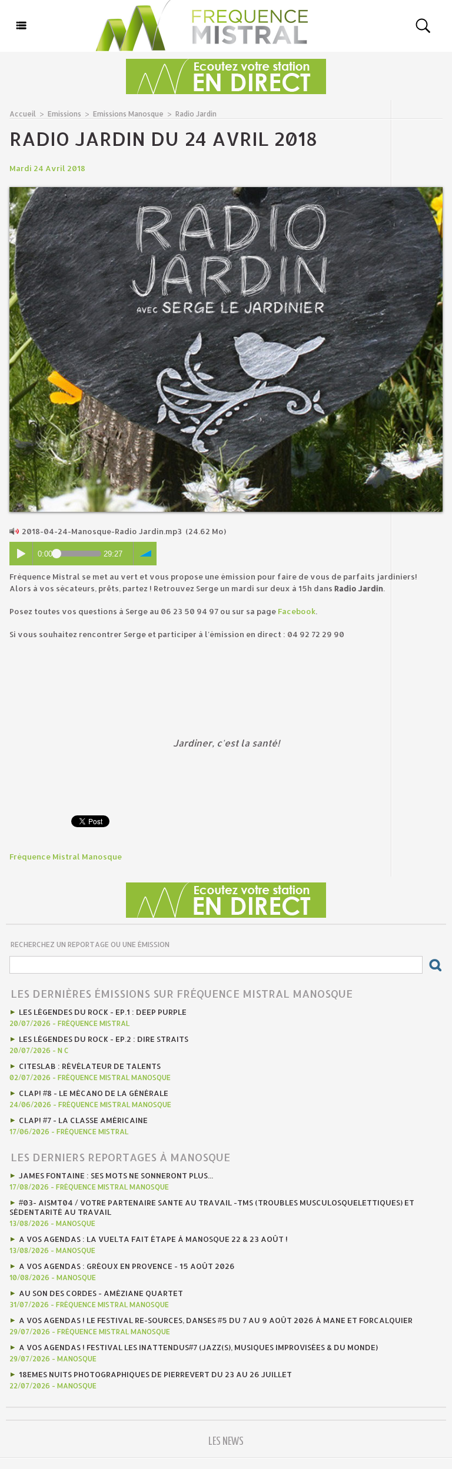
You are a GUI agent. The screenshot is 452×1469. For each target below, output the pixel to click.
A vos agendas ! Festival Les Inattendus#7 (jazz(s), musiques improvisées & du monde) (198, 1347)
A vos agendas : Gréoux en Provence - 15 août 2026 (127, 1266)
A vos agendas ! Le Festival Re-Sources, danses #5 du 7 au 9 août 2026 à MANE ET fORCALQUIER (216, 1320)
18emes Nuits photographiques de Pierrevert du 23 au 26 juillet (155, 1374)
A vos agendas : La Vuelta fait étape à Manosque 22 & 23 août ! (153, 1239)
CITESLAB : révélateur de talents (90, 1066)
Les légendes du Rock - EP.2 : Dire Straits (103, 1039)
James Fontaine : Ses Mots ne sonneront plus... (116, 1175)
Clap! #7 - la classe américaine (83, 1120)
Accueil (22, 113)
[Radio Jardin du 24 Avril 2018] (226, 190)
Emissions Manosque (128, 113)
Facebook (296, 611)
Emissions (64, 113)
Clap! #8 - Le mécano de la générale (93, 1093)
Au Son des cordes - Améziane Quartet (101, 1293)
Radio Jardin (196, 113)
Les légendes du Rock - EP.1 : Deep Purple (103, 1012)
